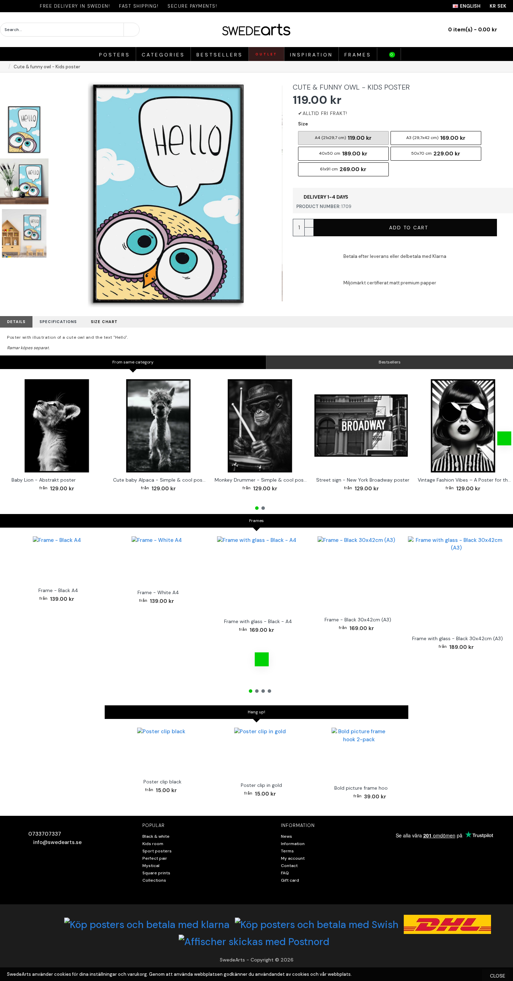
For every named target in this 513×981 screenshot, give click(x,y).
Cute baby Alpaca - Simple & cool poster (160, 480)
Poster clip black (162, 782)
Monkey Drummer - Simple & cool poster (261, 480)
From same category (133, 362)
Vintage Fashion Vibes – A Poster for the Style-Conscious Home (464, 480)
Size (303, 124)
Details (16, 321)
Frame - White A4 (158, 592)
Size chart (104, 321)
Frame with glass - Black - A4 (258, 621)
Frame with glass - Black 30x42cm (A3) (457, 638)
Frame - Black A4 (58, 590)
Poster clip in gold (261, 785)
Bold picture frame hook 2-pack (371, 788)
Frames (256, 520)
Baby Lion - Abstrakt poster (44, 480)
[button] (16, 438)
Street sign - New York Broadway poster (362, 480)
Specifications (58, 321)
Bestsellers (390, 362)
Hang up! (256, 712)
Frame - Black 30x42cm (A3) (358, 619)
